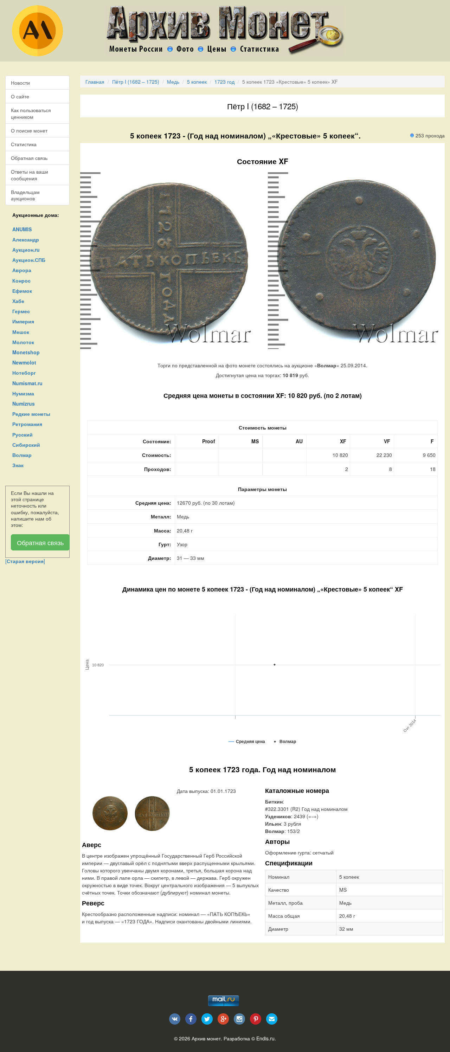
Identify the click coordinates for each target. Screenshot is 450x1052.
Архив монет (206, 1038)
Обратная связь (29, 157)
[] (25, 560)
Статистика (24, 144)
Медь (173, 81)
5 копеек (197, 81)
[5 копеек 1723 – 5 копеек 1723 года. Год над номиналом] (110, 812)
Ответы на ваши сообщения (29, 174)
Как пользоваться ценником (31, 113)
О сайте (20, 96)
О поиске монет (29, 130)
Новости (20, 82)
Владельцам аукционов (25, 195)
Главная (94, 81)
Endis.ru (265, 1038)
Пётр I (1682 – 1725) (135, 81)
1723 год (224, 81)
